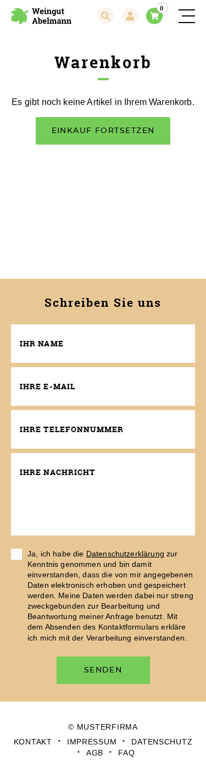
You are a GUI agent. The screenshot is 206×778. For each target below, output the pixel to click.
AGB (94, 752)
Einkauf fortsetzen (103, 130)
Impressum (91, 741)
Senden (103, 670)
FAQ (126, 752)
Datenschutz (161, 741)
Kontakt (33, 741)
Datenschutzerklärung (125, 554)
